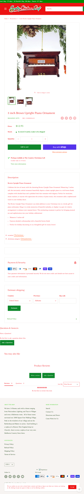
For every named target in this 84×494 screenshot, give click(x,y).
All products (13, 18)
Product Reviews (42, 366)
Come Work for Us (52, 418)
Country (11, 295)
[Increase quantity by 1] (45, 139)
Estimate (14, 308)
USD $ (7, 464)
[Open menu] (5, 9)
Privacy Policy (9, 444)
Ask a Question (7, 342)
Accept (72, 487)
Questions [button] (19, 383)
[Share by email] (74, 118)
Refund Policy (11, 318)
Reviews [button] (7, 383)
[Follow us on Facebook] (5, 476)
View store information (18, 164)
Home (6, 18)
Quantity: (11, 138)
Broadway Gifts (13, 118)
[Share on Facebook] (62, 118)
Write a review (35, 375)
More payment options (59, 152)
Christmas (19, 235)
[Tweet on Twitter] (70, 118)
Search (48, 408)
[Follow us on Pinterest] (18, 476)
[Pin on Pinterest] (66, 118)
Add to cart (24, 147)
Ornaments (26, 238)
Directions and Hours (53, 415)
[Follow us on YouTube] (22, 476)
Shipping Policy (9, 451)
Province (37, 295)
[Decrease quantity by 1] (18, 139)
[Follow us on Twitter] (10, 476)
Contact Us (49, 411)
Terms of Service (9, 454)
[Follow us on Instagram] (14, 476)
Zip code (62, 295)
